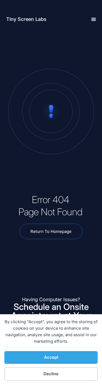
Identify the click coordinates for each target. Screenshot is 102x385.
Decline (51, 373)
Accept (51, 357)
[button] (93, 19)
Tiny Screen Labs (26, 19)
